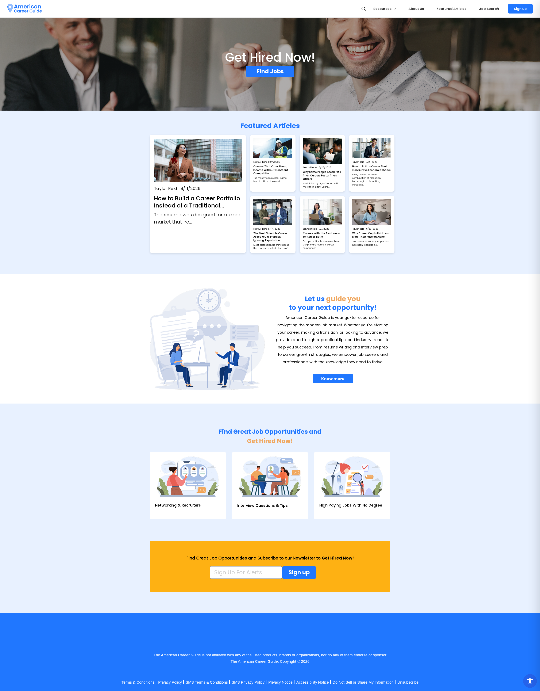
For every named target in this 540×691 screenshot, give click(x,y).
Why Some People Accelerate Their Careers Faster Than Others (322, 175)
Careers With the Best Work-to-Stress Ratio (321, 235)
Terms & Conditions (138, 682)
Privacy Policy (170, 682)
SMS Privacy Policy (248, 682)
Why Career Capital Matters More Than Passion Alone (370, 235)
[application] (394, 9)
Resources (382, 8)
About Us (416, 8)
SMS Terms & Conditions (207, 682)
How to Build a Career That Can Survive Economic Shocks (371, 168)
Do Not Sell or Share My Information (363, 682)
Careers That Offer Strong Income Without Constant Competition (270, 170)
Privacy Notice (280, 682)
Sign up (520, 8)
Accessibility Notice (312, 682)
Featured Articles (451, 8)
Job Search (489, 8)
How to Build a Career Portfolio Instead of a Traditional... (197, 201)
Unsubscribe (407, 682)
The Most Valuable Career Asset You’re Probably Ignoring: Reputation (270, 237)
